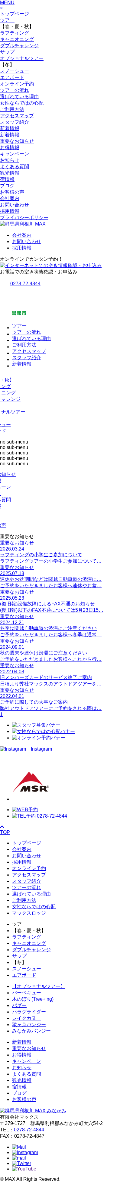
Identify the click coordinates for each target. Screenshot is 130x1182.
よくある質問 (14, 166)
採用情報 (9, 211)
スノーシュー (14, 71)
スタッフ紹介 (14, 122)
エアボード (12, 77)
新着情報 (9, 128)
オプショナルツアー (22, 58)
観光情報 (9, 173)
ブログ (7, 185)
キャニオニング (17, 39)
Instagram (39, 749)
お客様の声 (12, 192)
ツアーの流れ (14, 90)
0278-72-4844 (29, 1129)
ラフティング (14, 32)
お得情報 (9, 147)
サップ (7, 52)
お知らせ (9, 160)
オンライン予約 (17, 83)
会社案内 (9, 198)
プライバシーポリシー (24, 217)
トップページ (14, 13)
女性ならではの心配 (22, 102)
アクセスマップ (17, 115)
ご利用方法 (12, 109)
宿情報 (7, 179)
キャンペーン (14, 153)
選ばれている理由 (19, 96)
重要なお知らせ (17, 141)
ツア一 (7, 20)
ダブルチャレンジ (19, 45)
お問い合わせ (14, 204)
